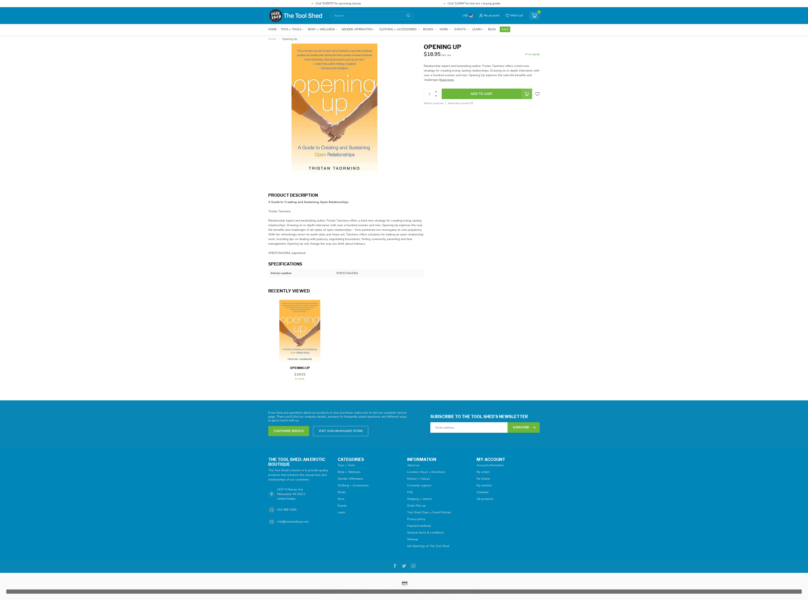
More (444, 29)
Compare (483, 492)
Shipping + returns (419, 499)
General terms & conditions (425, 533)
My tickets (483, 479)
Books (428, 29)
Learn (477, 29)
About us (413, 465)
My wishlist (484, 485)
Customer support (419, 485)
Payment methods (419, 526)
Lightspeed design (442, 591)
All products (485, 499)
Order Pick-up (416, 506)
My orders (483, 472)
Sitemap (412, 539)
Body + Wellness (321, 29)
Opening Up (289, 39)
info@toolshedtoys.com (293, 522)
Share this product (459, 103)
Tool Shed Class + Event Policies (429, 512)
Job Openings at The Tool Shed (428, 546)
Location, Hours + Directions (426, 472)
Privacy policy (416, 519)
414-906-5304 (286, 510)
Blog (492, 29)
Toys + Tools (291, 29)
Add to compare (434, 103)
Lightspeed (422, 591)
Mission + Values (418, 479)
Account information (490, 465)
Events (460, 29)
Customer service (289, 431)
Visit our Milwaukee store (341, 431)
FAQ (410, 492)
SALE (505, 29)
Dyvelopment (466, 591)
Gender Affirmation (357, 29)
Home (272, 29)
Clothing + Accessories (398, 29)
